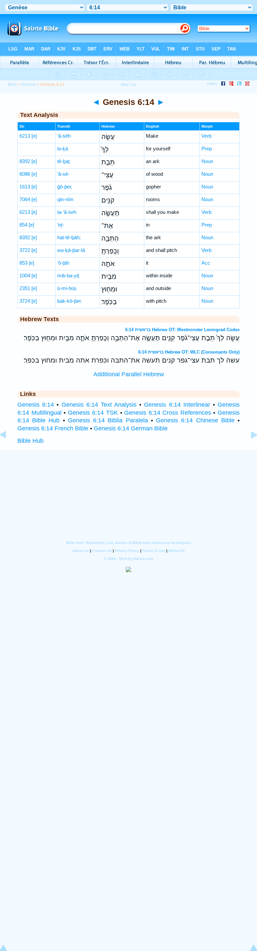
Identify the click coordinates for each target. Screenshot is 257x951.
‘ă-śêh (64, 136)
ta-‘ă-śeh (66, 212)
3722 (24, 250)
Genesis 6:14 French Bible (52, 428)
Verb (206, 136)
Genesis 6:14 (35, 404)
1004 (24, 275)
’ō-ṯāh (63, 263)
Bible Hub (30, 440)
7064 (24, 199)
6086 (24, 174)
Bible (12, 84)
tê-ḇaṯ (63, 161)
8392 (24, 161)
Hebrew (28, 84)
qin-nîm (65, 199)
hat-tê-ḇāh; (69, 237)
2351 (24, 288)
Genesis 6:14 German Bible (131, 428)
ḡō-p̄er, (64, 186)
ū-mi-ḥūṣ (67, 288)
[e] (34, 136)
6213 (24, 136)
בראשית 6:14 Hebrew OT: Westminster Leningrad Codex (182, 329)
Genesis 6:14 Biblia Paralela (108, 420)
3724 (24, 301)
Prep (206, 148)
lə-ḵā (62, 148)
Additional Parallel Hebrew (128, 374)
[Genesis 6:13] (8, 449)
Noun (207, 161)
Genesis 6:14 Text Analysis (99, 404)
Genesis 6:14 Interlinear (177, 404)
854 (23, 225)
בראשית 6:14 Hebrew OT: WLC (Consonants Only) (189, 352)
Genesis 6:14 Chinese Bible (195, 420)
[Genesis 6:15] (248, 449)
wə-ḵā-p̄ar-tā (71, 250)
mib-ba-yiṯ (68, 275)
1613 (24, 186)
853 (23, 263)
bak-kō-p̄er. (69, 301)
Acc (205, 263)
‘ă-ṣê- (63, 174)
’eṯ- (60, 225)
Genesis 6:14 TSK (93, 412)
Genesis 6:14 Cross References (167, 412)
